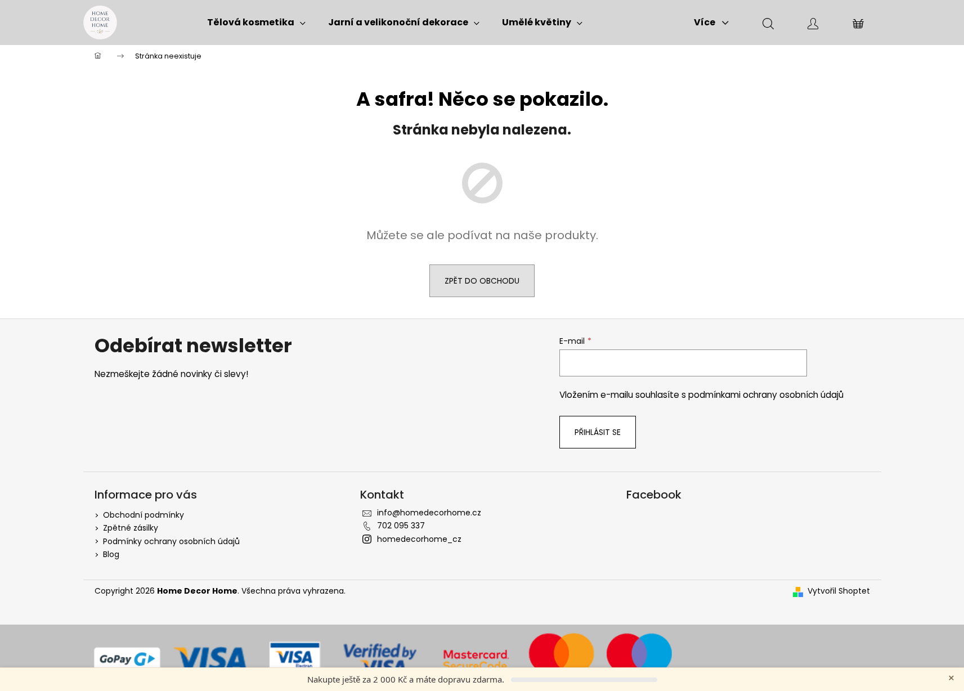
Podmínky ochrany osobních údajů (171, 541)
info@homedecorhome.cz (429, 512)
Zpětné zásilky (130, 527)
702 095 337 (401, 525)
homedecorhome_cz (419, 539)
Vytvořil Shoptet (839, 591)
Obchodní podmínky (143, 515)
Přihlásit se (598, 432)
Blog (111, 554)
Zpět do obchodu (482, 280)
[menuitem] (256, 22)
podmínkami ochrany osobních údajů (766, 395)
